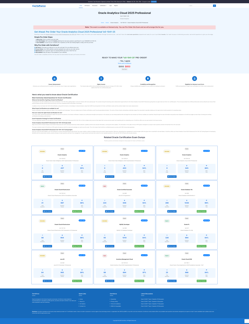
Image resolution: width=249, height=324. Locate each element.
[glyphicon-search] (214, 6)
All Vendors (82, 303)
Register (116, 5)
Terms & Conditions (116, 303)
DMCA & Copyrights (116, 306)
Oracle (107, 22)
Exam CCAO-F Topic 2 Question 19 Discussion (152, 299)
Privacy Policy (114, 301)
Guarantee (113, 299)
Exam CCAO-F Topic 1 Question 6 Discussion (152, 301)
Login (110, 5)
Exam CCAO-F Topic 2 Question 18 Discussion (152, 306)
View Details (48, 176)
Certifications (103, 5)
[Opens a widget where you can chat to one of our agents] (244, 321)
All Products (87, 5)
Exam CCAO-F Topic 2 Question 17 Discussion (152, 303)
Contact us (82, 306)
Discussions (94, 5)
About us (82, 301)
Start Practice (77, 211)
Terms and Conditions (124, 63)
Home (81, 5)
